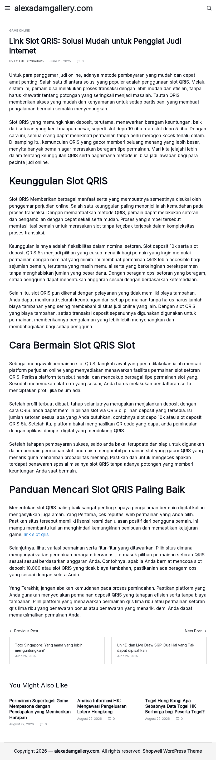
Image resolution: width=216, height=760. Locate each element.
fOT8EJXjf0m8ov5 (29, 61)
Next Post (193, 631)
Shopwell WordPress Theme (172, 751)
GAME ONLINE (19, 30)
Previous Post (26, 631)
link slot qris (36, 534)
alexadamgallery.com (53, 8)
